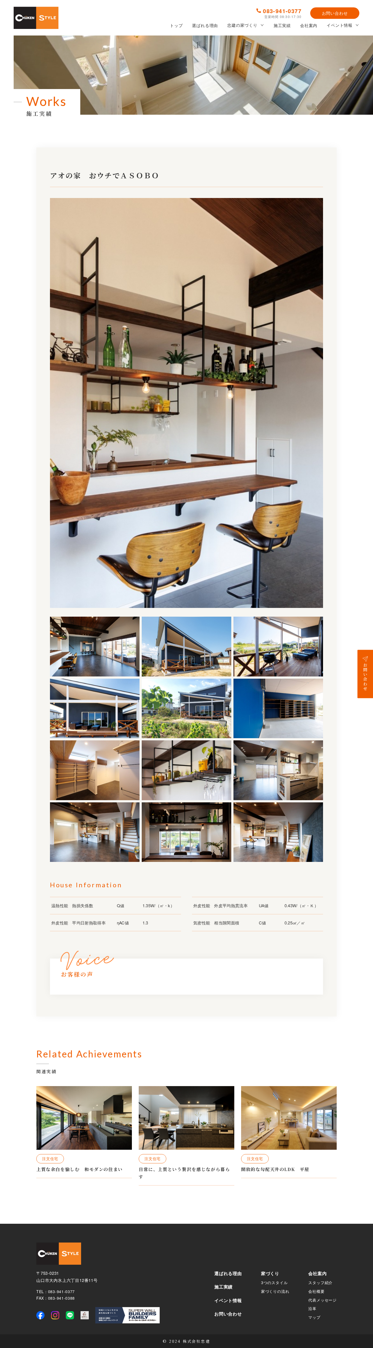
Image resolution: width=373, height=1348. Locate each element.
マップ (314, 1317)
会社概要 (316, 1291)
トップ (176, 25)
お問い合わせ (335, 13)
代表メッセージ (322, 1300)
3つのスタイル (274, 1282)
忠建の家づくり (242, 25)
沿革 (312, 1308)
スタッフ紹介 (320, 1282)
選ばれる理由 (205, 25)
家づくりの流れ (275, 1291)
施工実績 (282, 25)
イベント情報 (340, 25)
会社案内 (308, 25)
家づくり (270, 1273)
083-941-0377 (282, 11)
